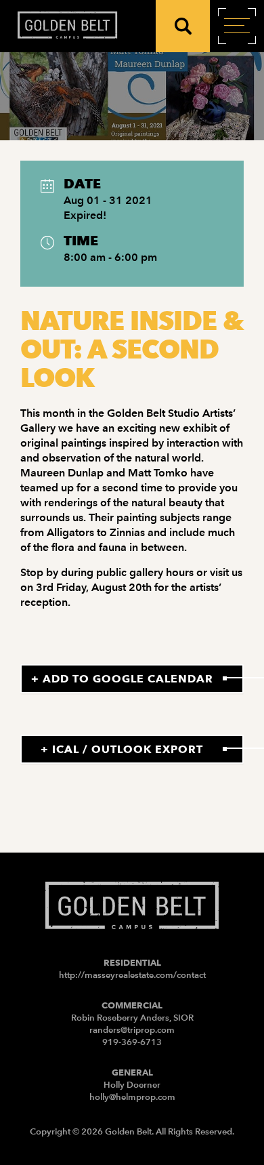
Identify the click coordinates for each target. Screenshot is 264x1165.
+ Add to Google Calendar (122, 678)
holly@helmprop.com (132, 1097)
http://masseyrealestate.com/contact (132, 975)
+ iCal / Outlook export (122, 749)
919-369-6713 (132, 1042)
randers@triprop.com (132, 1030)
